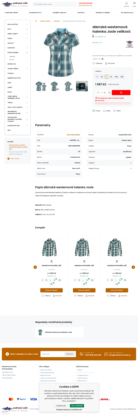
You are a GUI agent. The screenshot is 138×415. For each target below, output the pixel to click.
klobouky (11, 48)
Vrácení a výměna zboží (48, 378)
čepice (10, 38)
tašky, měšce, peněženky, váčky (14, 97)
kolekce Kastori (14, 126)
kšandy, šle (12, 64)
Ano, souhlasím (77, 406)
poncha (10, 73)
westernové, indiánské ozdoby (14, 112)
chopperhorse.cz (82, 375)
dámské (56, 21)
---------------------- (85, 373)
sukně (10, 87)
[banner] (15, 4)
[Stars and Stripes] (129, 44)
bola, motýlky (13, 24)
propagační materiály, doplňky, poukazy (15, 119)
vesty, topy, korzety (15, 107)
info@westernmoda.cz (85, 5)
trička (10, 103)
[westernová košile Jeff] (51, 247)
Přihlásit (69, 354)
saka (9, 83)
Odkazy (79, 370)
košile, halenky (45, 21)
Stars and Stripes (73, 135)
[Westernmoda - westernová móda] (36, 21)
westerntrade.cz (82, 378)
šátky (10, 92)
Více (99, 59)
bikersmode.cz (82, 381)
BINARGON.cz (132, 409)
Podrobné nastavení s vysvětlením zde (69, 409)
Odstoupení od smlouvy (48, 381)
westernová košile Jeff (51, 266)
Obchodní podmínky (47, 373)
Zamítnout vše (61, 406)
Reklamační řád (45, 375)
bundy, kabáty (13, 34)
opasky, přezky (13, 69)
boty (9, 29)
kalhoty (11, 43)
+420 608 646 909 (85, 3)
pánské (11, 59)
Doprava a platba (46, 370)
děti (9, 130)
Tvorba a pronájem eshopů (118, 409)
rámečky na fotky (14, 78)
